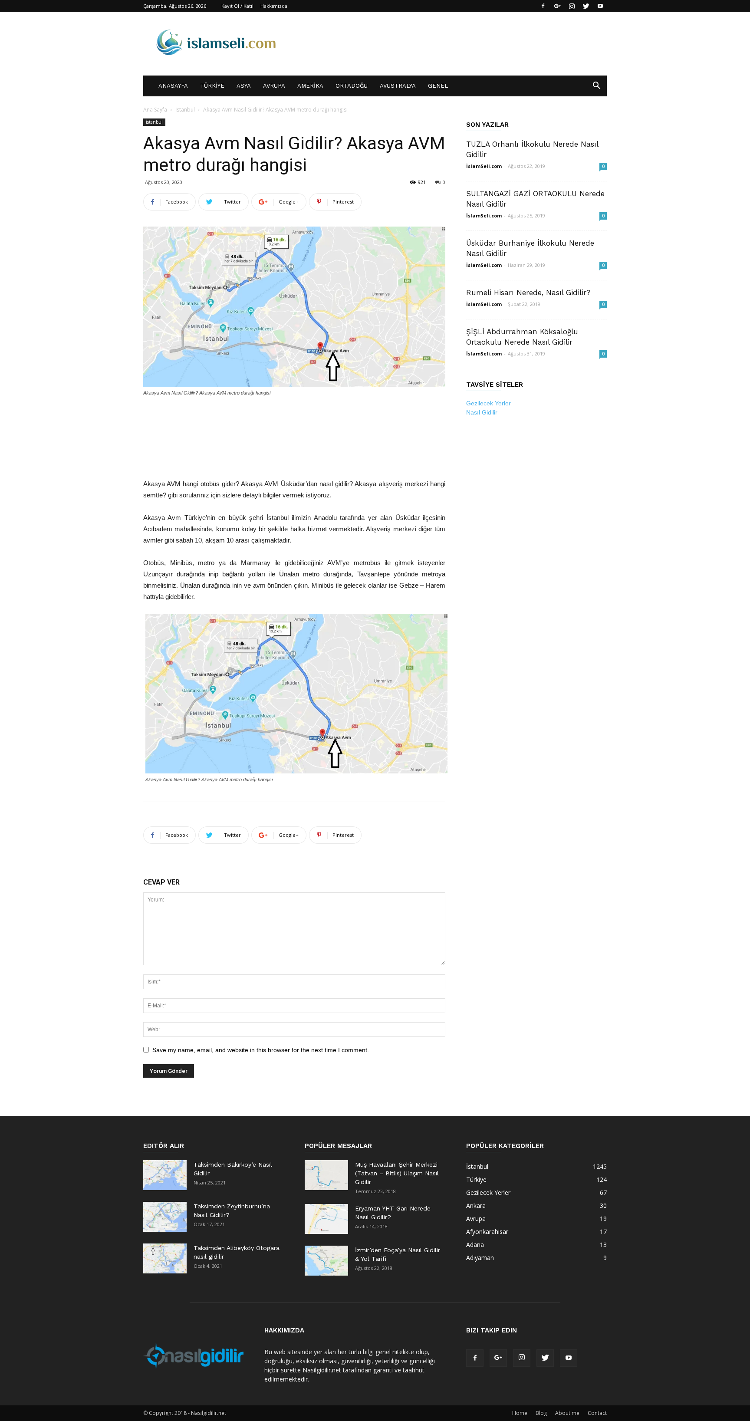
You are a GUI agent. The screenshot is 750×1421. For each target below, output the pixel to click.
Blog (541, 1413)
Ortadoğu (352, 85)
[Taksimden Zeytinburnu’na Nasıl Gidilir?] (165, 1217)
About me (567, 1413)
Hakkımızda (273, 6)
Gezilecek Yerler (488, 403)
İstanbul (185, 109)
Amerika (310, 85)
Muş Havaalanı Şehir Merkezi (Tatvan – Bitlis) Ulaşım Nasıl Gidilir (397, 1173)
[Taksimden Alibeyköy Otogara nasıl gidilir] (165, 1258)
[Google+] (557, 6)
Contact (597, 1413)
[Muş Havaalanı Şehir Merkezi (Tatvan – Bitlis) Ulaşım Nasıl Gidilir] (326, 1175)
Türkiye (212, 85)
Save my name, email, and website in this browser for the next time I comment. (260, 1049)
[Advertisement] (294, 421)
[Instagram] (571, 6)
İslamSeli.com (484, 166)
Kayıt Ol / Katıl (237, 6)
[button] (596, 86)
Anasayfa (173, 85)
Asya (244, 85)
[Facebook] (542, 6)
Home (519, 1413)
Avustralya (398, 85)
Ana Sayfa (155, 109)
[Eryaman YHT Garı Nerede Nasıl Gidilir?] (326, 1219)
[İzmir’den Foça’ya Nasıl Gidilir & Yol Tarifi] (326, 1261)
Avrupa (274, 85)
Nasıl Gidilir (481, 412)
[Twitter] (585, 6)
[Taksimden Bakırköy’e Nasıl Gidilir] (165, 1175)
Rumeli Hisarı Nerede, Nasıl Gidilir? (528, 292)
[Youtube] (600, 6)
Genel (438, 85)
